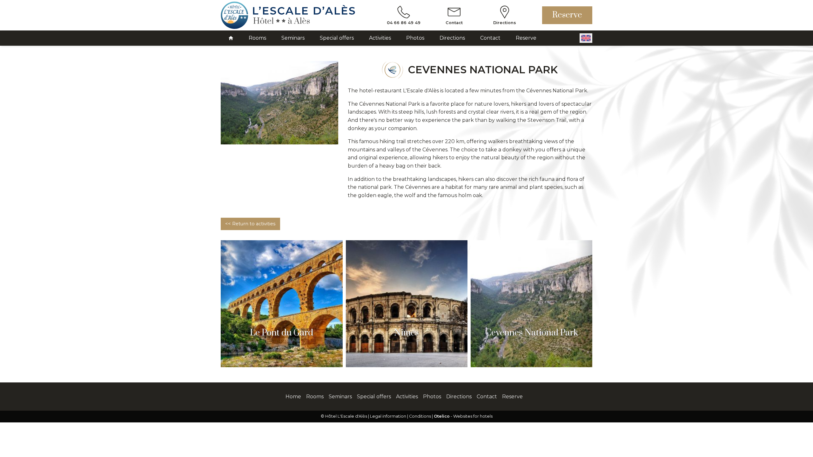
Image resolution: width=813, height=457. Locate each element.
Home (293, 397)
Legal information (388, 416)
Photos (415, 38)
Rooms (257, 38)
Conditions (420, 416)
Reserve (567, 15)
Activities (380, 38)
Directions (452, 38)
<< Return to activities (250, 224)
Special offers (337, 38)
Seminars (293, 38)
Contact (490, 38)
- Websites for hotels (463, 416)
